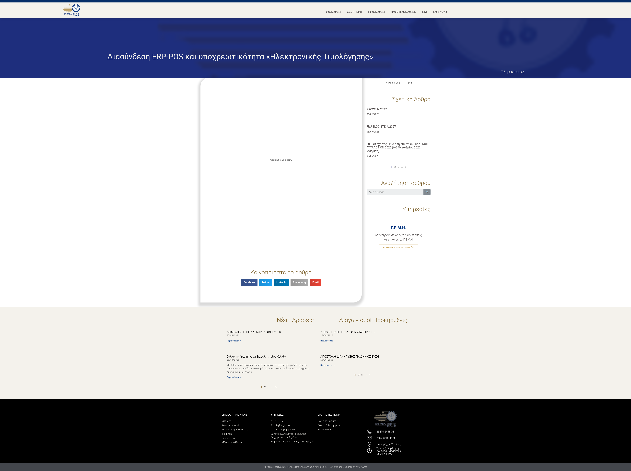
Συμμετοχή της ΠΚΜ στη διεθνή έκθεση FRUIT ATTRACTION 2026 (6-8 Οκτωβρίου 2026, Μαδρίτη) (398, 147)
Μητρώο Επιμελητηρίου (403, 12)
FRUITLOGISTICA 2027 (381, 126)
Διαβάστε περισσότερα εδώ (398, 247)
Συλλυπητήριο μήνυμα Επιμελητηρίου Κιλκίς (256, 356)
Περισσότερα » (234, 341)
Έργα (424, 12)
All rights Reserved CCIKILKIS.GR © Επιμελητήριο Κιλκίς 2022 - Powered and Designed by (310, 467)
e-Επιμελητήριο (376, 12)
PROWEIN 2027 (377, 109)
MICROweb (361, 467)
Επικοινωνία (440, 12)
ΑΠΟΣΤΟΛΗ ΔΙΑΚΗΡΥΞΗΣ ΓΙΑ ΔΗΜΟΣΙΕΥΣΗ (349, 356)
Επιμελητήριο (333, 12)
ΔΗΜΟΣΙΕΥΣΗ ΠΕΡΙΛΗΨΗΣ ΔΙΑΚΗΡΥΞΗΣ (254, 332)
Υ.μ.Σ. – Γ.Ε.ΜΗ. (354, 12)
